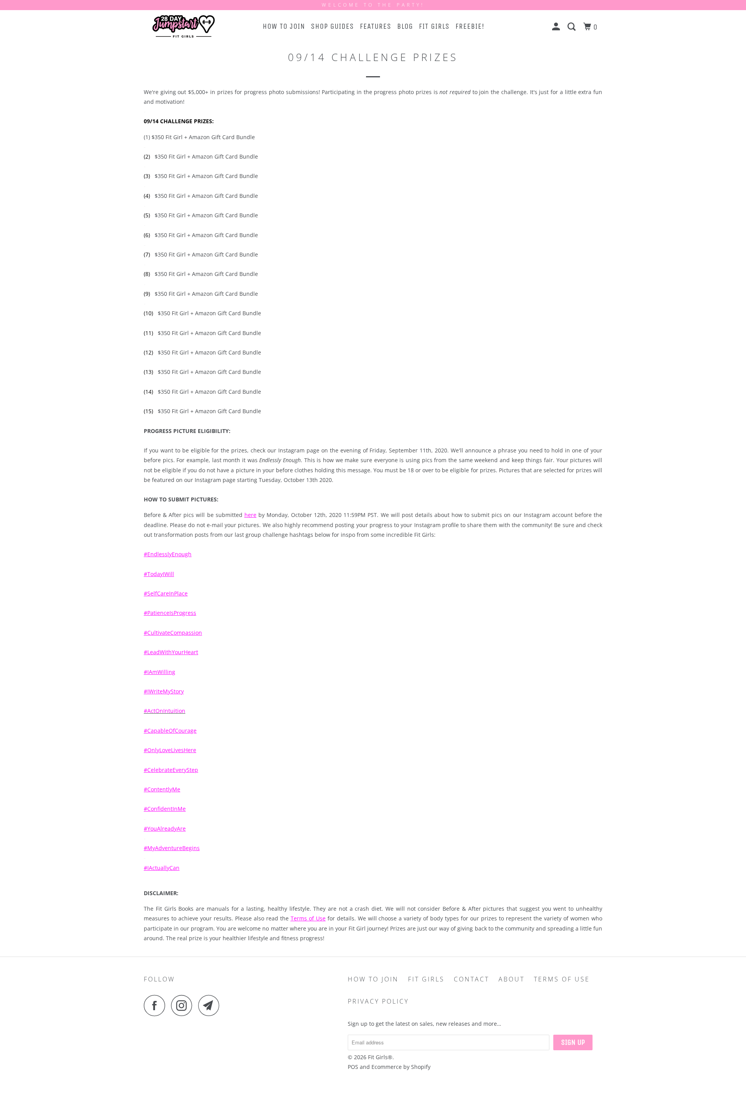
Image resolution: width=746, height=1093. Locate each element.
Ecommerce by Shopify (401, 1066)
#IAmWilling (159, 672)
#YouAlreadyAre (165, 828)
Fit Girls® (380, 1057)
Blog (405, 26)
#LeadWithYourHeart (171, 652)
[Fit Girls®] (183, 26)
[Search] (572, 27)
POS (353, 1066)
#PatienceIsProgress (170, 612)
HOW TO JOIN (284, 26)
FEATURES (375, 26)
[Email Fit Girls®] (211, 1005)
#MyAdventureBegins (172, 848)
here (250, 515)
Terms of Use (308, 918)
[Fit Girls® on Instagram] (184, 1005)
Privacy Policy (378, 1001)
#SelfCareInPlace (166, 593)
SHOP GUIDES (332, 26)
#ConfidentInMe (165, 808)
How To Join (373, 979)
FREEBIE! (470, 26)
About (511, 979)
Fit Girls (426, 979)
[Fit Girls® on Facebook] (156, 1005)
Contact (471, 979)
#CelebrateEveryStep (171, 769)
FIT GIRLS (434, 26)
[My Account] (557, 27)
